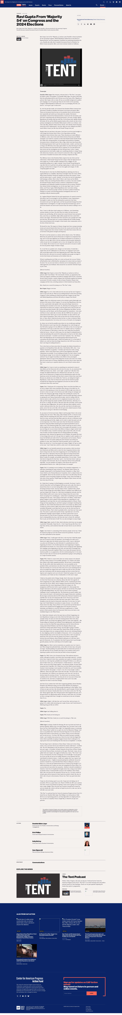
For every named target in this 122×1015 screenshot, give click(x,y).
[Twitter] (18, 996)
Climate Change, (96, 19)
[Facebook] (20, 996)
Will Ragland (68, 939)
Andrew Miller (54, 938)
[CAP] (21, 1008)
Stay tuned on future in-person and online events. (81, 985)
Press (50, 5)
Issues (30, 5)
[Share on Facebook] (107, 2)
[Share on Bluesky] (113, 2)
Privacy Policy (88, 1008)
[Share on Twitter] (104, 2)
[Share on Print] (120, 2)
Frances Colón (98, 940)
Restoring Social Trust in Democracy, (85, 19)
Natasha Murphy (19, 963)
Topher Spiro (25, 963)
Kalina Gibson (87, 940)
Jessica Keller (92, 940)
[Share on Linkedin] (110, 2)
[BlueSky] (28, 996)
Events (44, 5)
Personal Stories (58, 5)
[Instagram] (26, 996)
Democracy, (102, 19)
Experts (37, 5)
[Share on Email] (116, 2)
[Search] (96, 5)
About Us (68, 5)
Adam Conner (19, 940)
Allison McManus (49, 938)
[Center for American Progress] (2, 2)
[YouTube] (23, 996)
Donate (102, 5)
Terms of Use (88, 1006)
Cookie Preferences (89, 1011)
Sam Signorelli (37, 850)
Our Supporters (88, 1009)
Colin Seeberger (42, 938)
